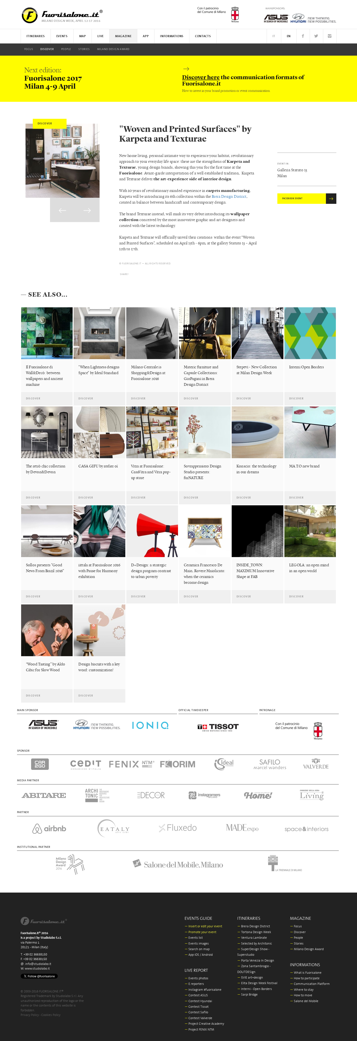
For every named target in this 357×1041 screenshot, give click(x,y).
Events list (194, 938)
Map (82, 36)
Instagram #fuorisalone (203, 990)
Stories (84, 49)
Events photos (196, 978)
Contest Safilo (196, 1012)
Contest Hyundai (198, 1001)
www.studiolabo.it (37, 969)
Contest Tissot (197, 1007)
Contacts (203, 36)
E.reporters (194, 984)
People (66, 49)
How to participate (305, 978)
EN (289, 36)
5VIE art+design (250, 978)
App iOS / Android (199, 955)
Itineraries (35, 36)
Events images (197, 944)
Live (100, 36)
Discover (47, 49)
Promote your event (200, 932)
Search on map (197, 949)
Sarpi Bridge (247, 995)
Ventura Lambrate (252, 938)
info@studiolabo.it (38, 964)
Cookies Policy (50, 1015)
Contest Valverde (198, 1018)
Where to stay (302, 990)
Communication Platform (310, 984)
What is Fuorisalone (306, 973)
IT (273, 36)
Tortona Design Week (254, 932)
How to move (301, 995)
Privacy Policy (30, 1015)
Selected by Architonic (254, 944)
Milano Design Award (113, 49)
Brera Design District (229, 196)
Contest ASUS (196, 995)
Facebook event (292, 198)
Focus (28, 49)
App (146, 36)
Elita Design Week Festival (257, 983)
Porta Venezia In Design (255, 961)
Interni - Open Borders (254, 989)
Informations (172, 36)
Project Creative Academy (204, 1024)
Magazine (123, 36)
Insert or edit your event (203, 926)
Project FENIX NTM (199, 1030)
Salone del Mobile (304, 1001)
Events (62, 36)
